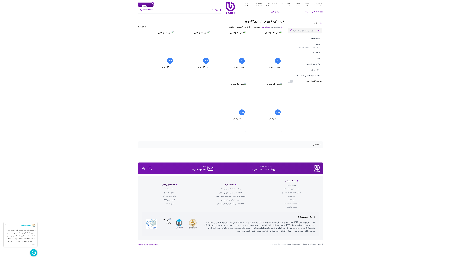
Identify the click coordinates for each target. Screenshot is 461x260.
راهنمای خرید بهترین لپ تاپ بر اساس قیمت (230, 196)
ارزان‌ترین (247, 27)
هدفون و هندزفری (169, 193)
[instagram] (150, 168)
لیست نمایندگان (246, 5)
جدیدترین (257, 27)
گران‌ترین (239, 27)
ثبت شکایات (268, 5)
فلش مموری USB (169, 200)
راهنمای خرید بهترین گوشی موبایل (230, 193)
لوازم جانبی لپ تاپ (169, 196)
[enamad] (165, 224)
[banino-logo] (230, 8)
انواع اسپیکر (169, 203)
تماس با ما (282, 5)
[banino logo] (317, 168)
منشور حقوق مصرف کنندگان (291, 193)
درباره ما (288, 5)
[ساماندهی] (192, 224)
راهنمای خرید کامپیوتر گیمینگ (230, 189)
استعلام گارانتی (307, 5)
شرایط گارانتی (291, 185)
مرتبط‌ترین (266, 27)
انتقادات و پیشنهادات (259, 5)
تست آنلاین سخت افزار (291, 189)
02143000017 (148, 10)
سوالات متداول (297, 5)
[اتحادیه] (179, 224)
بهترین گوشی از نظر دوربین (230, 200)
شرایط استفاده (143, 244)
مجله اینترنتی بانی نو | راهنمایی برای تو (230, 203)
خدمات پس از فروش (318, 5)
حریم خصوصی (154, 244)
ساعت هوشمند (169, 189)
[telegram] (143, 168)
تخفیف (231, 27)
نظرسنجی (274, 4)
